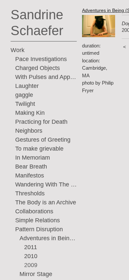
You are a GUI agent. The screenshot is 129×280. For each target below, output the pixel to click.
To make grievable (39, 148)
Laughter (27, 86)
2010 (30, 256)
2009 (30, 265)
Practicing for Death (41, 121)
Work (17, 50)
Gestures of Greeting (42, 139)
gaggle (24, 95)
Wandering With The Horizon (46, 184)
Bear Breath (31, 166)
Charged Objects (37, 68)
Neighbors (28, 130)
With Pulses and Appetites (46, 77)
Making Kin (30, 112)
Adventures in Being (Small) (48, 238)
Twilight (25, 104)
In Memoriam (32, 157)
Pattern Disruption (39, 229)
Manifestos (29, 175)
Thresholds (30, 193)
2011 (30, 247)
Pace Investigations (41, 59)
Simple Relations (37, 220)
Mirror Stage (36, 274)
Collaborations (34, 211)
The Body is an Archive (45, 202)
